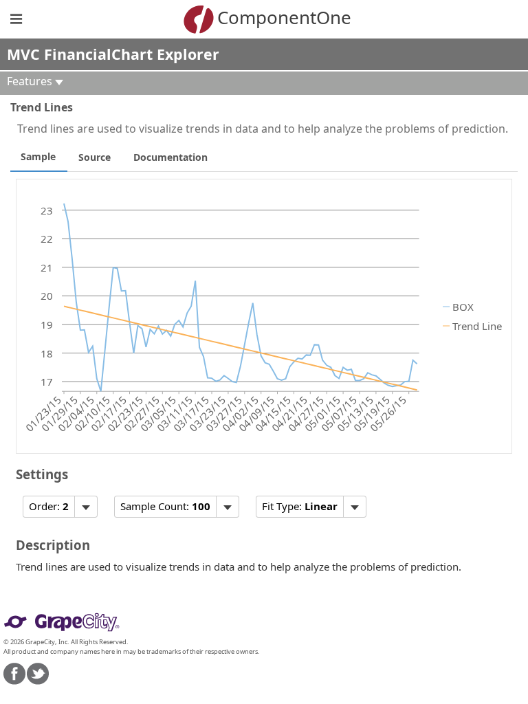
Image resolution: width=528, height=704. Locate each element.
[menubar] (60, 507)
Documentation (170, 157)
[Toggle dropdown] (85, 506)
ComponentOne (284, 17)
